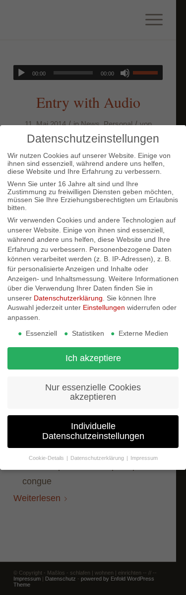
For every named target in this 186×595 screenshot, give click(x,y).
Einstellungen (104, 307)
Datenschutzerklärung (68, 298)
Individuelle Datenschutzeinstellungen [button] (93, 431)
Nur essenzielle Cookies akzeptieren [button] (93, 392)
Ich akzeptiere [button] (93, 358)
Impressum (144, 458)
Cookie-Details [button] (47, 458)
